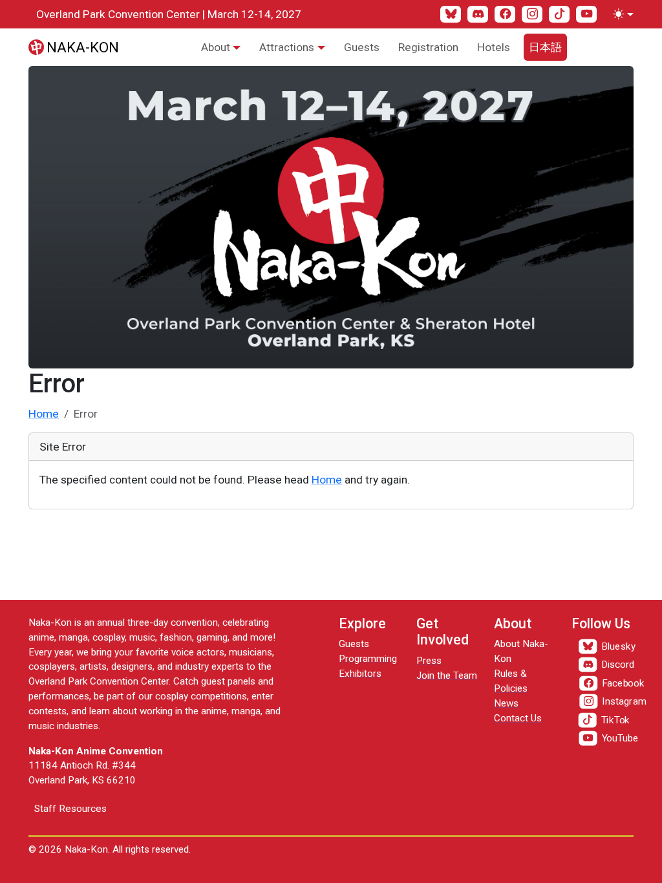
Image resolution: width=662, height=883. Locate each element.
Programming (368, 659)
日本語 (545, 47)
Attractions (286, 47)
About (215, 47)
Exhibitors (360, 673)
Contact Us (518, 718)
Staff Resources (70, 808)
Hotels (493, 47)
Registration (428, 47)
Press (429, 660)
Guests (361, 47)
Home (43, 413)
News (506, 703)
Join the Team (446, 675)
